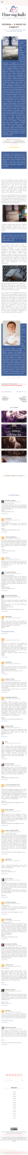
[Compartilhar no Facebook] (20, 391)
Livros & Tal (9, 964)
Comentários (7, 391)
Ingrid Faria (9, 726)
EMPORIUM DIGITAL (18, 1153)
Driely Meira (9, 809)
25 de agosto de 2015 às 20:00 (13, 573)
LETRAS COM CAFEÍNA (7, 1020)
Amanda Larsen (10, 500)
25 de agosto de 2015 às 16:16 (12, 538)
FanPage (13, 378)
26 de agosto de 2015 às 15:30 (12, 663)
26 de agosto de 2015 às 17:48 (13, 680)
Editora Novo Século (16, 29)
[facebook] (10, 1075)
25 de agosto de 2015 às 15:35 (12, 501)
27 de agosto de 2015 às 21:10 (12, 727)
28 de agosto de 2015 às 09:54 (13, 765)
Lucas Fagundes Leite (12, 784)
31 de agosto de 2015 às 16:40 (12, 920)
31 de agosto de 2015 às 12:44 (12, 903)
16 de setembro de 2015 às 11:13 (13, 1012)
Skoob (13, 141)
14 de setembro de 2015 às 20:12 (13, 991)
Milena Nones (9, 763)
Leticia (7, 557)
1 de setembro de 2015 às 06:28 (13, 945)
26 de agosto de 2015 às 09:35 (12, 597)
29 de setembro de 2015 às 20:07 (13, 1028)
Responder (4, 513)
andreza (8, 1010)
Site (9, 378)
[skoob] (18, 1075)
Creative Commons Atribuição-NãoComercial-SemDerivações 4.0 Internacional (14, 1135)
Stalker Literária (11, 944)
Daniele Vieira (10, 679)
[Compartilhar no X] (17, 391)
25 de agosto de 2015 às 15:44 (12, 520)
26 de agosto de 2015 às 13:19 (12, 640)
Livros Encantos (11, 537)
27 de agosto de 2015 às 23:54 (13, 743)
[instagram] (7, 1075)
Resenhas (19, 31)
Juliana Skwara (10, 572)
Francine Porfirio (11, 697)
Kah (6, 741)
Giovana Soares (10, 902)
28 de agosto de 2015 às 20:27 (13, 811)
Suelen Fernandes (11, 595)
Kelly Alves (9, 878)
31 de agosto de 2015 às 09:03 (12, 880)
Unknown (8, 518)
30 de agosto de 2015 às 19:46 (12, 860)
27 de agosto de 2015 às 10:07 (13, 698)
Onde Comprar (14, 144)
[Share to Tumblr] (25, 391)
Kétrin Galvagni (10, 1027)
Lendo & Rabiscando (12, 830)
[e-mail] (21, 1075)
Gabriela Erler (10, 989)
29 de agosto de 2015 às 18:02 (13, 831)
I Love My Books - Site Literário (18, 1152)
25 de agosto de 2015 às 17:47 (13, 559)
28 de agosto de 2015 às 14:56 (12, 786)
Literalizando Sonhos (7, 631)
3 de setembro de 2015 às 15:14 (13, 966)
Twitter (19, 378)
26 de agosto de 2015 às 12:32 (12, 617)
